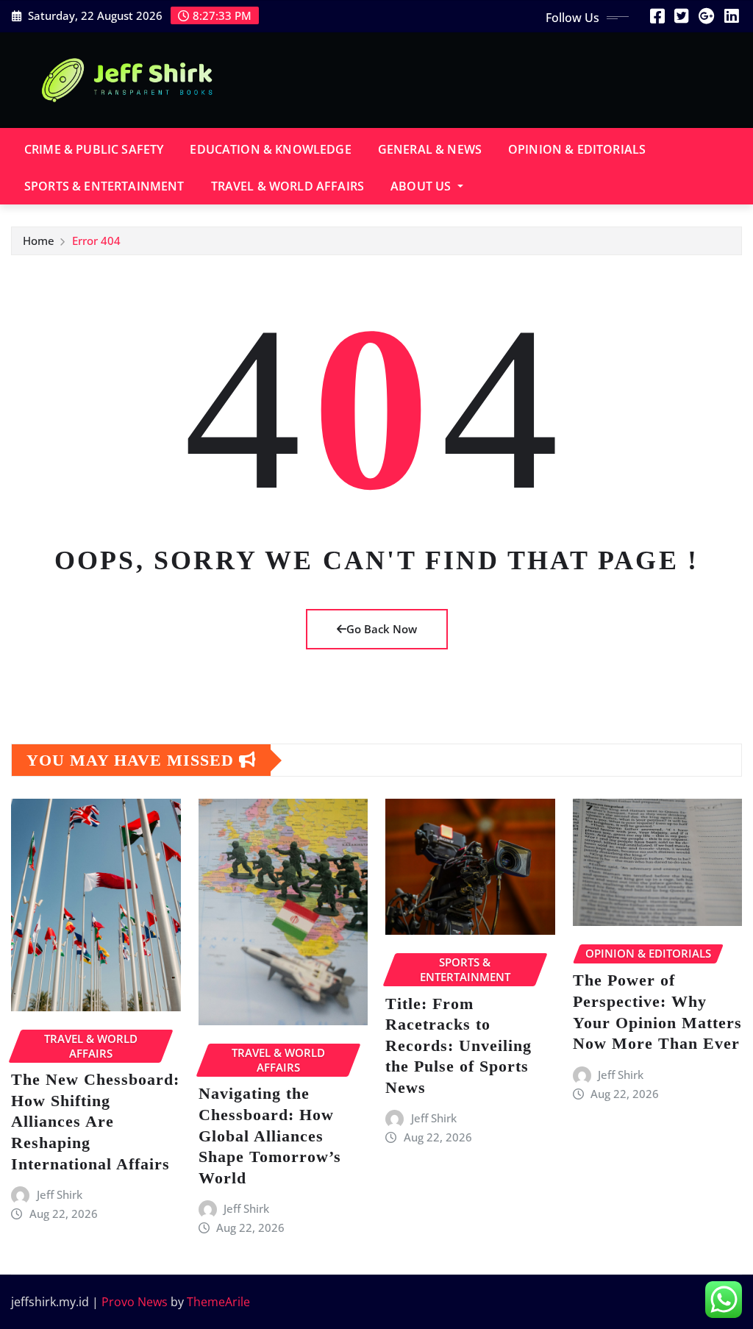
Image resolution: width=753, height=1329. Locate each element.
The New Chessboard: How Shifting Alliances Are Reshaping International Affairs (95, 1121)
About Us (422, 186)
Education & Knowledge (270, 149)
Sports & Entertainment (104, 186)
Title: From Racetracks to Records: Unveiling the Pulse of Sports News (458, 1045)
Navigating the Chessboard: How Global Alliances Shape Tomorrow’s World (270, 1135)
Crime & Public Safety (93, 149)
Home (38, 240)
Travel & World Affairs (288, 186)
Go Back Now (381, 628)
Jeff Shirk (59, 1194)
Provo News (134, 1302)
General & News (430, 149)
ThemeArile (218, 1302)
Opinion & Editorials (577, 149)
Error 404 (96, 240)
